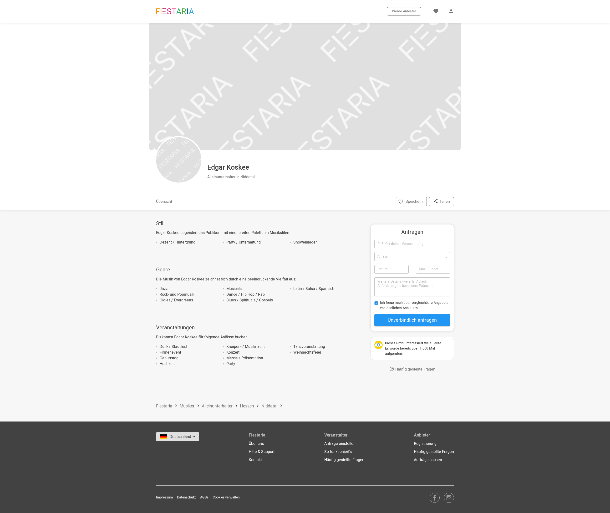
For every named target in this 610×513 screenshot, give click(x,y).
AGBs (204, 497)
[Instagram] (449, 497)
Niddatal (269, 406)
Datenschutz (186, 497)
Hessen (247, 406)
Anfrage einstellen (340, 444)
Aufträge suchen (428, 460)
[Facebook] (434, 497)
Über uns (256, 444)
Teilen (444, 201)
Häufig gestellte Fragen (414, 369)
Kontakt (255, 460)
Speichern (414, 201)
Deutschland (181, 437)
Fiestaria (164, 406)
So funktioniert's (338, 452)
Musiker (187, 406)
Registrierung (425, 444)
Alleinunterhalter (218, 406)
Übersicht (164, 201)
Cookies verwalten (226, 497)
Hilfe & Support (261, 452)
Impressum (164, 497)
